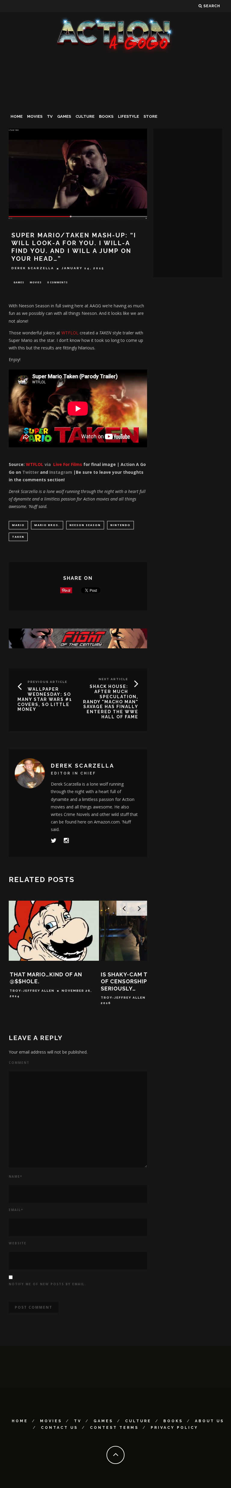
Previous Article (47, 681)
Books (106, 116)
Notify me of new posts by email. (47, 1284)
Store (150, 116)
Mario (18, 525)
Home (17, 116)
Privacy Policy (174, 1428)
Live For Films (67, 464)
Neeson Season (85, 525)
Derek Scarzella (32, 268)
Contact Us (59, 1428)
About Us (209, 1421)
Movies (34, 116)
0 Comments (57, 282)
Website (17, 1243)
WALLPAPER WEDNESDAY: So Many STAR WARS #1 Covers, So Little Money (44, 699)
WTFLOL (70, 333)
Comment (19, 1062)
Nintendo (120, 525)
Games (64, 116)
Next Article (113, 679)
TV (50, 116)
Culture (84, 116)
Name (15, 1176)
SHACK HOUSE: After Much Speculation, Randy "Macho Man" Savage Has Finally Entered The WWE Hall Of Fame (110, 701)
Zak (105, 990)
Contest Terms (114, 1428)
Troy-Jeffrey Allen (32, 997)
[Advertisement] (115, 100)
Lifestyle (128, 116)
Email (16, 1210)
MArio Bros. (47, 525)
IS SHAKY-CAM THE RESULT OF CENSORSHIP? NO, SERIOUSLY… (49, 981)
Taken (18, 537)
